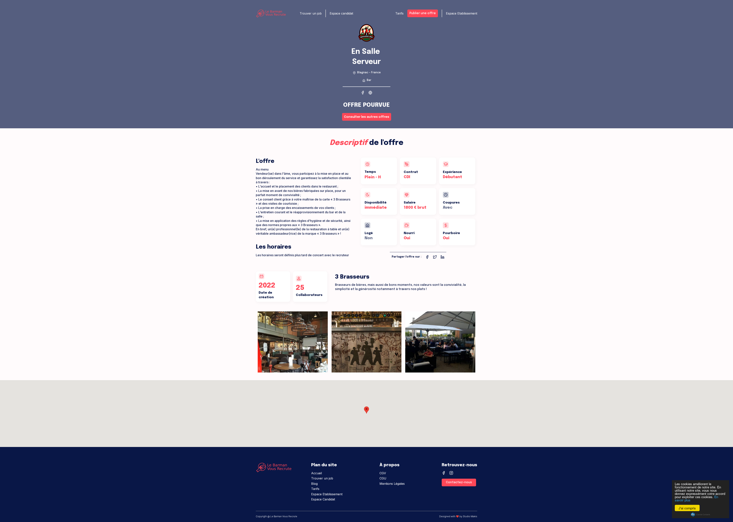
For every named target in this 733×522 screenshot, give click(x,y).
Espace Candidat (323, 499)
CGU (382, 478)
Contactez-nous (459, 482)
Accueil (316, 473)
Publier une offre (422, 13)
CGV (382, 473)
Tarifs (315, 489)
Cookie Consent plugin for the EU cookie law (700, 514)
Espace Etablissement (326, 494)
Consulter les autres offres (366, 117)
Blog (314, 484)
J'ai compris (687, 508)
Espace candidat (341, 13)
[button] (366, 410)
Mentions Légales (392, 484)
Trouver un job (322, 478)
